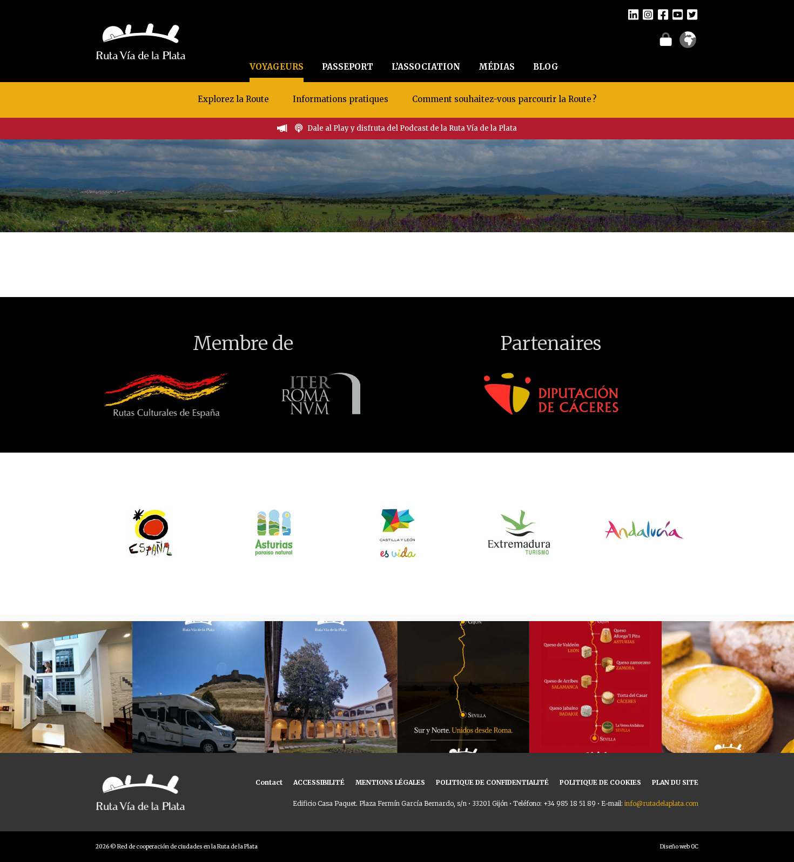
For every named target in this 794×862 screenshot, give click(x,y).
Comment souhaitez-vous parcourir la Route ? (504, 99)
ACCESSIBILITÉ (319, 782)
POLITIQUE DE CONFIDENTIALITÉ (492, 782)
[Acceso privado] (665, 39)
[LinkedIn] (633, 14)
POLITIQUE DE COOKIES (600, 782)
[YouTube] (677, 14)
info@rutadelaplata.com (661, 803)
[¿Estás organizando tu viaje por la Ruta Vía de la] (66, 687)
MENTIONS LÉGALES (390, 782)
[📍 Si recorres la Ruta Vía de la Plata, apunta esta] (728, 687)
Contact (268, 782)
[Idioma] (687, 43)
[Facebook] (663, 14)
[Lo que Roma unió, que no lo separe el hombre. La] (463, 687)
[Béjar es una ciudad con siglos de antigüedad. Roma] (331, 687)
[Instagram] (648, 14)
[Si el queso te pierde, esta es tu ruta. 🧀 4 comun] (595, 687)
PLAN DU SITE (675, 782)
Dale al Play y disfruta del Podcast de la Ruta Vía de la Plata (412, 128)
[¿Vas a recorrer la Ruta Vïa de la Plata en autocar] (198, 687)
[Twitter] (692, 14)
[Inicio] (141, 40)
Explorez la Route (233, 99)
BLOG (546, 67)
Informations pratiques (342, 99)
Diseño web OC (679, 846)
